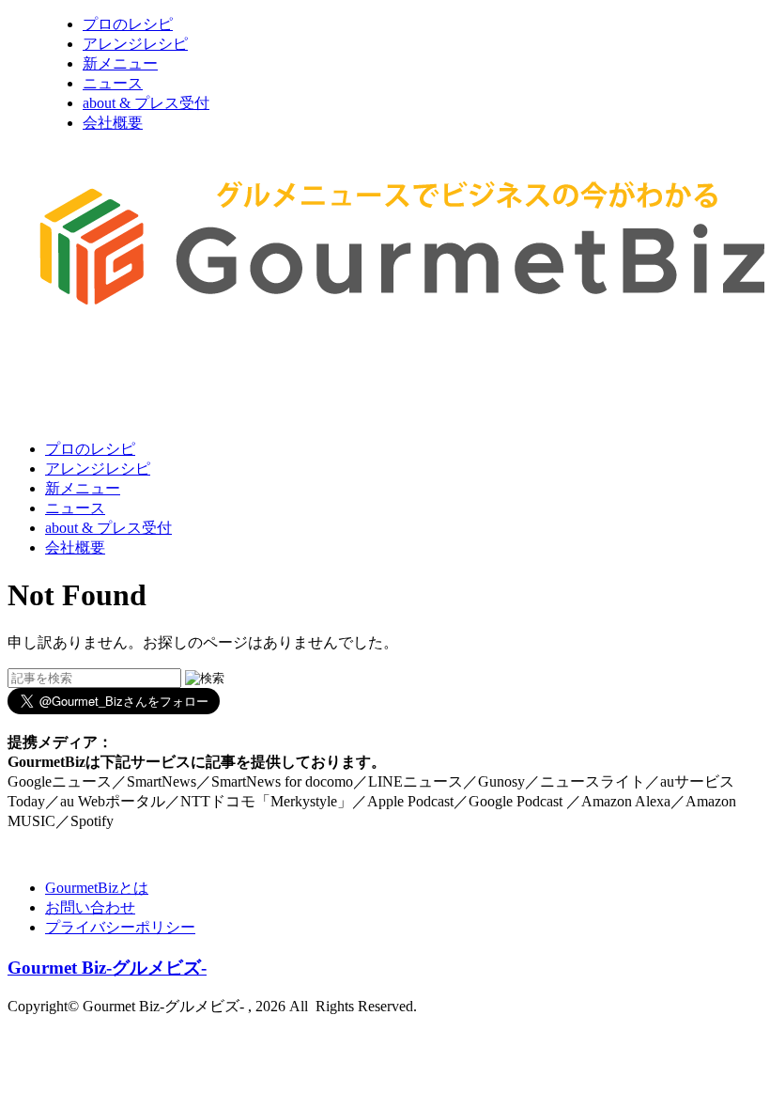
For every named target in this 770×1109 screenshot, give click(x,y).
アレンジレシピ (135, 44)
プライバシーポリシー (120, 927)
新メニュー (120, 63)
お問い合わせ (90, 907)
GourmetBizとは (96, 888)
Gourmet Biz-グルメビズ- (107, 967)
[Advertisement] (349, 378)
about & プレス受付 (146, 103)
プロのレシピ (128, 24)
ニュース (113, 83)
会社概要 (113, 123)
